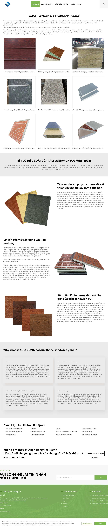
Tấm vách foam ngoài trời (14, 432)
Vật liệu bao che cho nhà (64, 435)
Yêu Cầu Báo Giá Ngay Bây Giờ (95, 454)
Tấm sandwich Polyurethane (100, 495)
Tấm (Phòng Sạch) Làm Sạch (100, 503)
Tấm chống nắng (87, 432)
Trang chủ (35, 4)
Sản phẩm (66, 498)
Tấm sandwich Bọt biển (98, 498)
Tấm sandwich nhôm (37, 435)
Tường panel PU (11, 435)
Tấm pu (58, 429)
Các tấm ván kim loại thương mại (66, 432)
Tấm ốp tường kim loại (38, 432)
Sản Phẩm (58, 4)
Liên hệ (65, 506)
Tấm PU (33, 429)
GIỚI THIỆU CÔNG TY (69, 495)
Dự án (66, 4)
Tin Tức (72, 4)
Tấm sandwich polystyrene (14, 429)
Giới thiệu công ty (47, 4)
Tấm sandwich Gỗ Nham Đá (100, 501)
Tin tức (65, 503)
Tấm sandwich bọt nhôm (89, 435)
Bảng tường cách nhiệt (89, 429)
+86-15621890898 (5, 505)
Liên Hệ (79, 4)
